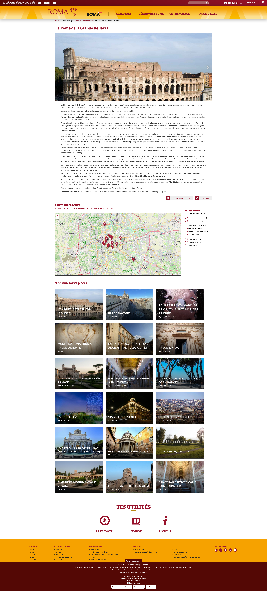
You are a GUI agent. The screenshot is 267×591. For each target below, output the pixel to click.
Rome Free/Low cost (98, 559)
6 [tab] (124, 97)
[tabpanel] (133, 77)
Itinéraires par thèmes (83, 21)
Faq (175, 549)
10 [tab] (135, 97)
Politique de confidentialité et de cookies (133, 572)
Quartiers (59, 554)
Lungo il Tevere (70, 417)
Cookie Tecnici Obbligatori (134, 576)
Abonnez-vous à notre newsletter (187, 557)
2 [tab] (113, 97)
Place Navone (119, 313)
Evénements (95, 549)
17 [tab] (154, 97)
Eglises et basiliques (167, 317)
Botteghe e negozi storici (65, 557)
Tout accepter (139, 587)
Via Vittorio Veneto (123, 417)
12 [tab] (140, 97)
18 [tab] (156, 97)
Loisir (32, 557)
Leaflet (162, 274)
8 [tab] (129, 97)
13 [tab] (143, 97)
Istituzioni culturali (66, 386)
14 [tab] (145, 97)
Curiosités (60, 559)
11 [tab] (137, 97)
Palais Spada (169, 347)
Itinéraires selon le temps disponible (105, 554)
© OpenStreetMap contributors (173, 274)
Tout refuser (151, 587)
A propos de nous (180, 552)
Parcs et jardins (165, 386)
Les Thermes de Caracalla (128, 486)
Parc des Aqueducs (174, 451)
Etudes (32, 554)
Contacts (177, 554)
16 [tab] (151, 97)
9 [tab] (132, 97)
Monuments (63, 317)
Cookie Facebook (134, 581)
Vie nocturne (35, 562)
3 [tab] (116, 97)
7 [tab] (126, 97)
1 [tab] (110, 97)
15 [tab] (148, 97)
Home (57, 21)
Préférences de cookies (133, 561)
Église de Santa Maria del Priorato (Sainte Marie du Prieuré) (179, 309)
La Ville (58, 552)
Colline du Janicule (174, 417)
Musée (60, 351)
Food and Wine (96, 562)
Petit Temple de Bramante (128, 451)
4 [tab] (118, 97)
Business (33, 549)
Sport (32, 552)
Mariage (33, 559)
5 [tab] (121, 97)
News (93, 557)
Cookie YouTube (134, 583)
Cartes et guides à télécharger (146, 552)
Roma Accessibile (140, 549)
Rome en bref (61, 549)
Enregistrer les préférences (122, 587)
